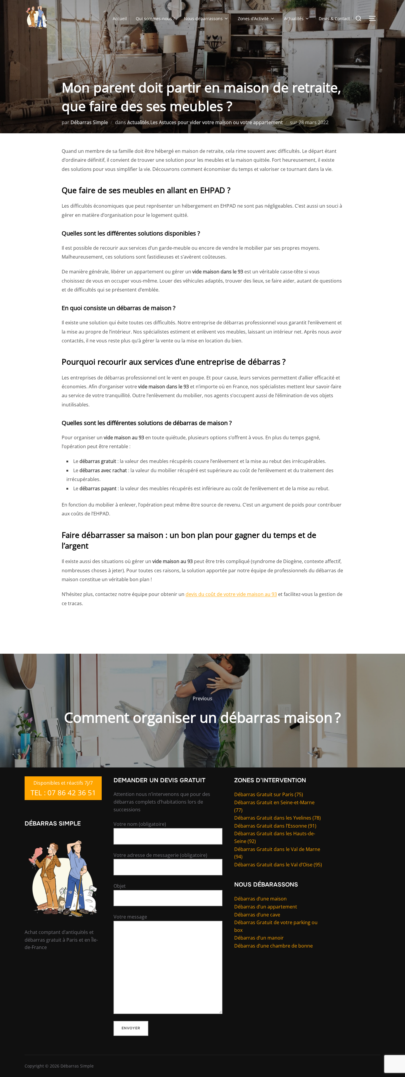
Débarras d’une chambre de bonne (273, 946)
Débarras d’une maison (260, 898)
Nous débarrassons (203, 18)
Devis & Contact (334, 18)
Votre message (130, 916)
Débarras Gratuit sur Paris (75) (268, 794)
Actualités (294, 18)
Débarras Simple (89, 122)
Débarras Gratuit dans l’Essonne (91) (275, 826)
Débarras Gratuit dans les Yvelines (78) (277, 818)
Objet (120, 886)
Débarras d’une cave (257, 914)
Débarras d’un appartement (265, 906)
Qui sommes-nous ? (155, 18)
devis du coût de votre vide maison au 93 (231, 594)
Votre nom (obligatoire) (140, 824)
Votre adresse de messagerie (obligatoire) (160, 855)
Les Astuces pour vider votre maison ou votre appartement (216, 122)
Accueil (120, 18)
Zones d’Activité (253, 18)
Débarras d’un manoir (259, 938)
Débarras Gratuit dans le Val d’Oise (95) (278, 864)
